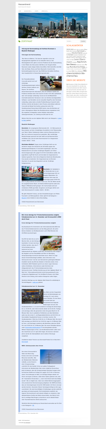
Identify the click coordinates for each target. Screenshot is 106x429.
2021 (75, 49)
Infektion (73, 57)
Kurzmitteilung (23, 205)
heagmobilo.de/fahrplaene (33, 327)
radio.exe (35, 282)
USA (72, 71)
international (79, 57)
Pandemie (78, 64)
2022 (78, 49)
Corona (74, 51)
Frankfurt (80, 54)
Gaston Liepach (72, 56)
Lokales (74, 62)
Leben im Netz (70, 59)
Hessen (68, 57)
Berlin (82, 49)
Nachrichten (27, 11)
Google (83, 56)
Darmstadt (25, 341)
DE (33, 405)
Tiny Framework (27, 422)
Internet (84, 57)
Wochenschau (75, 74)
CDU (71, 51)
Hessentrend (24, 4)
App (80, 49)
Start (19, 11)
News (73, 64)
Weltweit (80, 71)
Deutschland (77, 53)
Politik (83, 64)
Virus (76, 71)
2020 (71, 49)
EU (67, 54)
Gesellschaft (79, 56)
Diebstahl (85, 53)
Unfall (69, 71)
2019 (68, 49)
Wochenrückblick (76, 72)
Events (36, 11)
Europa (71, 54)
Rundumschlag (77, 67)
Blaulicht (24, 198)
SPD (83, 68)
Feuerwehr (75, 54)
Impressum (44, 11)
